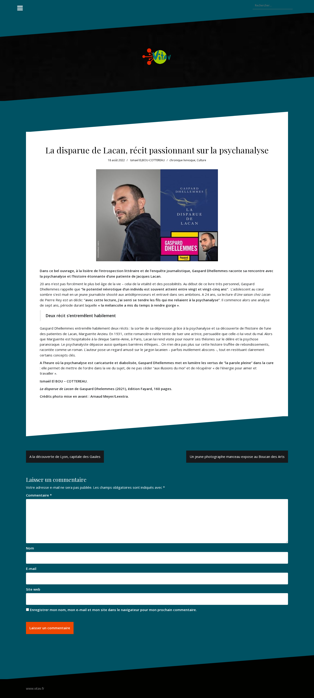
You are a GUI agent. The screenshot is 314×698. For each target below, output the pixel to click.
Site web (33, 589)
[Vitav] (157, 56)
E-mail (31, 568)
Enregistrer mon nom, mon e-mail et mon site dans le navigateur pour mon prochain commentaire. (113, 609)
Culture (201, 160)
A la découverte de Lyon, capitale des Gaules (64, 456)
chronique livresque (182, 160)
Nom (30, 548)
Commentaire (39, 495)
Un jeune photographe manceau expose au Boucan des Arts (237, 456)
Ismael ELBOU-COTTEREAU (147, 160)
